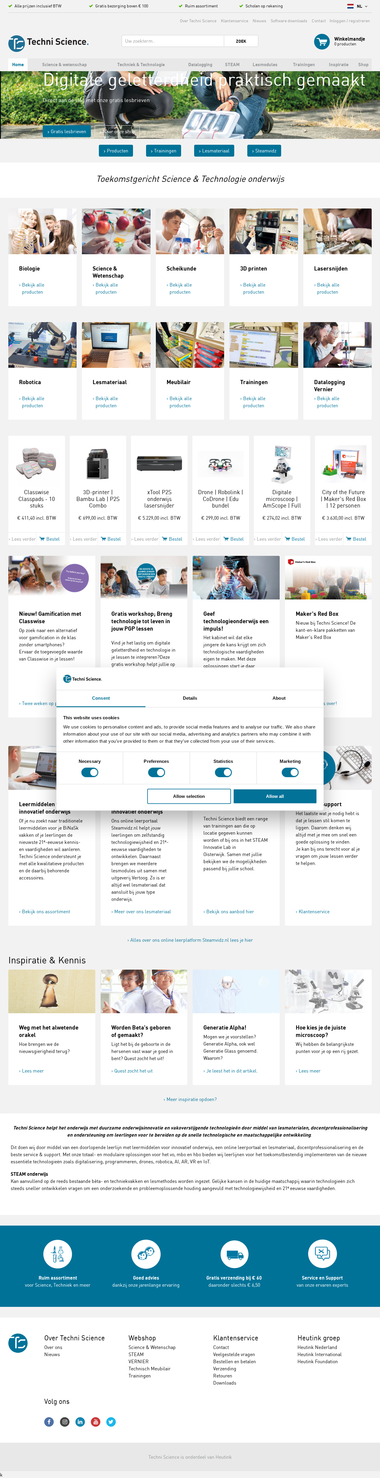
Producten (117, 151)
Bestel (53, 539)
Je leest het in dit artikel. (232, 1071)
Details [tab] (190, 698)
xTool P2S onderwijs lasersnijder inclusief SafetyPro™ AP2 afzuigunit (159, 509)
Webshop (142, 1338)
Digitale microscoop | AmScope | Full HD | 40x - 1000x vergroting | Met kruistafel (282, 509)
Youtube (95, 1422)
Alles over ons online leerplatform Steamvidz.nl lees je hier (191, 940)
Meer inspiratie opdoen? (192, 1099)
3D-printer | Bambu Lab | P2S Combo (98, 499)
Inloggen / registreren (350, 20)
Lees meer (33, 1071)
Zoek (241, 41)
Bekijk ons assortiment (46, 911)
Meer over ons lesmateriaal (142, 911)
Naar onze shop (119, 131)
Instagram (64, 1422)
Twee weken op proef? (45, 703)
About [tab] (279, 698)
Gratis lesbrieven (68, 131)
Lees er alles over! (318, 703)
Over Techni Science (198, 20)
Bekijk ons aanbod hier (230, 911)
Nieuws (259, 20)
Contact (319, 20)
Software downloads (289, 20)
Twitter (111, 1422)
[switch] (156, 772)
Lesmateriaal (215, 151)
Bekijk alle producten (33, 288)
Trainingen (165, 151)
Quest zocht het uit (133, 1071)
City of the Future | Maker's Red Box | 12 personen (343, 499)
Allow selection (189, 796)
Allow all (275, 796)
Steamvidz (265, 151)
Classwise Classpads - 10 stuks (36, 499)
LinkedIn (80, 1422)
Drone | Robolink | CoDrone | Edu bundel (220, 499)
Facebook (49, 1422)
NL (360, 6)
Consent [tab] (101, 698)
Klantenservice (234, 20)
